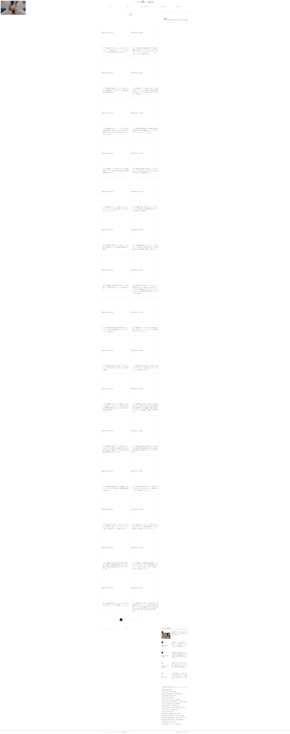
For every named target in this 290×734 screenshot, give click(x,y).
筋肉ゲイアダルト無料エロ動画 (168, 715)
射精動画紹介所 (165, 695)
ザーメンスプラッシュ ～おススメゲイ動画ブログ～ (172, 699)
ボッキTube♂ (173, 695)
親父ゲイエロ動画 (184, 701)
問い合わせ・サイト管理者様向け (120, 732)
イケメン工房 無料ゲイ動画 (168, 697)
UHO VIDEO (173, 721)
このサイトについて (107, 732)
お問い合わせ (179, 6)
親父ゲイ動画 (175, 709)
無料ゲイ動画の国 (179, 693)
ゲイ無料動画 (177, 703)
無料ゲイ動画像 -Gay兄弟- (167, 689)
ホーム (110, 6)
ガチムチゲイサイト (166, 709)
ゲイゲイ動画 (145, 2)
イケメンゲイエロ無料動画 (167, 711)
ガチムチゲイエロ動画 (180, 715)
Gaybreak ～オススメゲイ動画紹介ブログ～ (170, 701)
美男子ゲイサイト (176, 705)
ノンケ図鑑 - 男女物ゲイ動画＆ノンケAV (170, 717)
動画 (128, 6)
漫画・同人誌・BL (145, 6)
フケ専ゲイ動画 (165, 721)
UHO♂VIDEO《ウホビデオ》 (181, 707)
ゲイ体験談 (162, 6)
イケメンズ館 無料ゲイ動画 (168, 693)
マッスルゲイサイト (183, 717)
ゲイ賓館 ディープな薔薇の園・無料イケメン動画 (171, 713)
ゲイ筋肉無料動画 (180, 719)
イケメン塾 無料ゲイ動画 (167, 703)
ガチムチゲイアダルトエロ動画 (168, 707)
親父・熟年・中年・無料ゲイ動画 (169, 719)
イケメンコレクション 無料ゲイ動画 (169, 691)
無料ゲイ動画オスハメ (167, 705)
